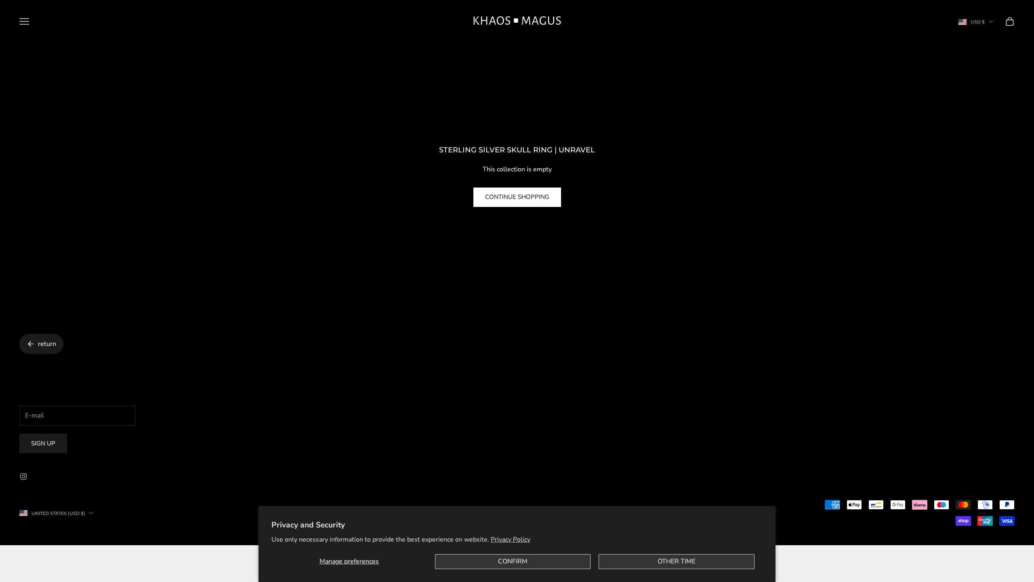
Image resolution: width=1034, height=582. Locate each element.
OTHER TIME (677, 561)
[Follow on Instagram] (23, 476)
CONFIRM (513, 561)
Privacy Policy (510, 539)
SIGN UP (43, 443)
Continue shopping (517, 197)
